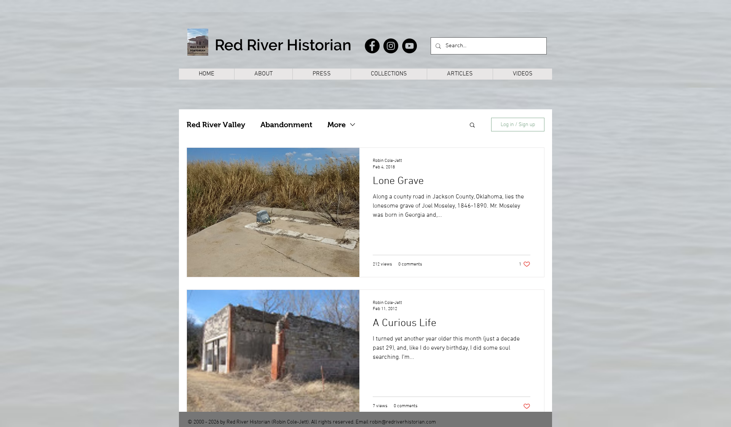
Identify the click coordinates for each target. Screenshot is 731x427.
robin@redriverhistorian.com (403, 422)
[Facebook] (372, 45)
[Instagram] (390, 45)
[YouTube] (409, 45)
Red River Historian (283, 45)
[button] (472, 126)
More (336, 124)
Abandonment (286, 124)
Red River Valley (216, 124)
